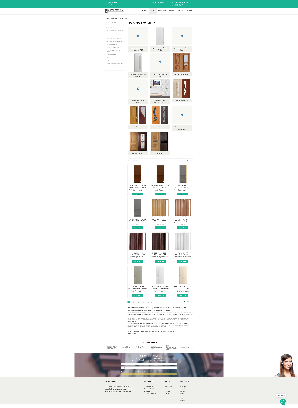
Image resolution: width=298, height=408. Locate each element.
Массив (109, 57)
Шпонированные (111, 66)
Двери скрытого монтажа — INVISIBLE (114, 51)
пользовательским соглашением (162, 371)
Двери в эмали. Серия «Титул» (114, 38)
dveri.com (182, 400)
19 (156, 302)
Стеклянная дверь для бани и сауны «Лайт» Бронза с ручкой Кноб (160, 187)
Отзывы (180, 11)
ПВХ (108, 60)
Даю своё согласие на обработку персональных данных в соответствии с (146, 371)
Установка (182, 393)
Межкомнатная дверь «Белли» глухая (183, 287)
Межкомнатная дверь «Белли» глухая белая (160, 287)
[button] (283, 402)
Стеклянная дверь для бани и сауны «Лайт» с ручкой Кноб (138, 220)
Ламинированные (111, 54)
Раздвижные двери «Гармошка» (115, 63)
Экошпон (109, 68)
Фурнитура (109, 73)
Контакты (189, 11)
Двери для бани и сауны (113, 47)
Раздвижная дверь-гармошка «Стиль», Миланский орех (160, 220)
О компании (183, 386)
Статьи (181, 398)
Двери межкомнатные (113, 27)
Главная (144, 11)
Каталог (152, 11)
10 (151, 302)
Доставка (172, 11)
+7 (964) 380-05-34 (160, 3)
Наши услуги (162, 11)
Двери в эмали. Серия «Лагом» (114, 35)
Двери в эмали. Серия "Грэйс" (114, 33)
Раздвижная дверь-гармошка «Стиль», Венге (160, 254)
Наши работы (183, 388)
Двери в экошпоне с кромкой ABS (115, 30)
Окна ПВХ (167, 393)
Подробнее (137, 194)
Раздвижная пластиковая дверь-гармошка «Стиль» (183, 254)
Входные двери (111, 23)
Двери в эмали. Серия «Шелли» (114, 41)
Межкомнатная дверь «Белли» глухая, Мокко (137, 287)
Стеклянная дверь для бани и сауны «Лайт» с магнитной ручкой (183, 187)
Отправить (149, 374)
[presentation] (104, 347)
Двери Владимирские (112, 44)
